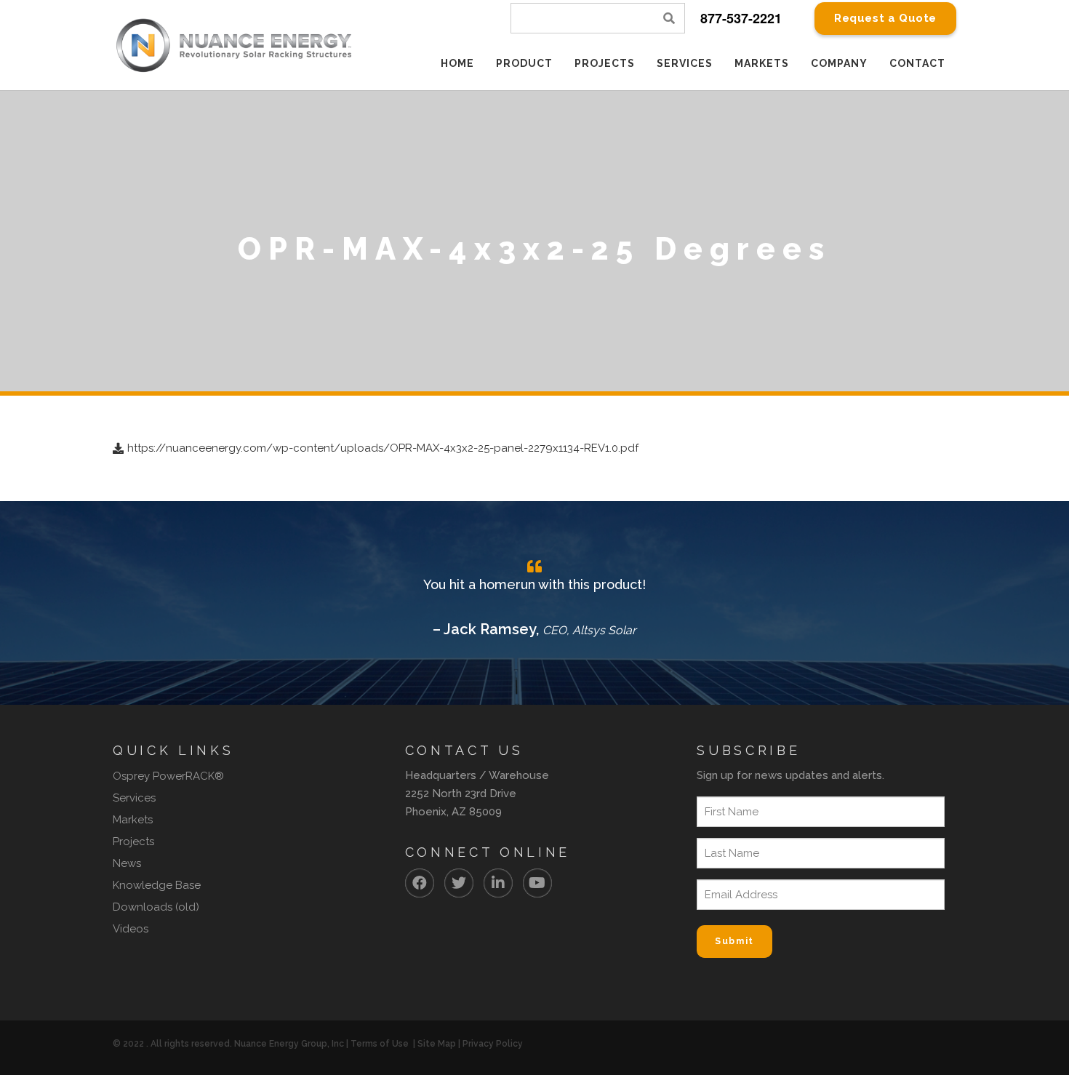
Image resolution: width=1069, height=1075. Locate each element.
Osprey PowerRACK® (168, 776)
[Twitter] (458, 883)
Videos (130, 928)
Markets (133, 819)
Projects (133, 841)
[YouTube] (537, 883)
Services (134, 797)
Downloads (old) (156, 907)
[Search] (669, 18)
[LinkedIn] (498, 883)
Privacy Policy (493, 1044)
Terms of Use (380, 1044)
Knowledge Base (157, 885)
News (127, 863)
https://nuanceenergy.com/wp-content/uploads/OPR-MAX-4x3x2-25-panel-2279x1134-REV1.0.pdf (382, 448)
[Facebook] (419, 883)
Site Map (436, 1044)
